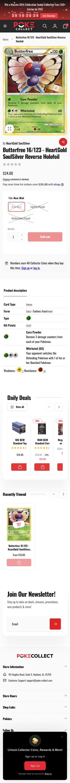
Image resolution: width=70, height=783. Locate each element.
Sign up (25, 268)
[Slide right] (59, 407)
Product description (15, 290)
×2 (22, 371)
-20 (44, 371)
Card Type (9, 304)
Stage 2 (28, 311)
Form (7, 311)
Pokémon (29, 304)
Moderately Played (21, 218)
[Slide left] (49, 407)
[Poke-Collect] (35, 656)
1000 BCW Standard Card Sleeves (42, 441)
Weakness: (10, 370)
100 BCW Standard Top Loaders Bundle (20, 441)
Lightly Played (37, 207)
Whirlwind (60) (35, 348)
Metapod (49, 311)
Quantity (11, 229)
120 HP (28, 325)
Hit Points (10, 325)
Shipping (6, 179)
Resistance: (31, 370)
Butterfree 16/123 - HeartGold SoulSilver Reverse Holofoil (19, 547)
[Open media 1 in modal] (35, 90)
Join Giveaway (49, 15)
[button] (5, 26)
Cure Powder (33, 332)
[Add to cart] (20, 467)
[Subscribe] (55, 624)
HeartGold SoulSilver (16, 143)
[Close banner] (66, 10)
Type (6, 318)
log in (36, 268)
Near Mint (16, 207)
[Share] (63, 142)
